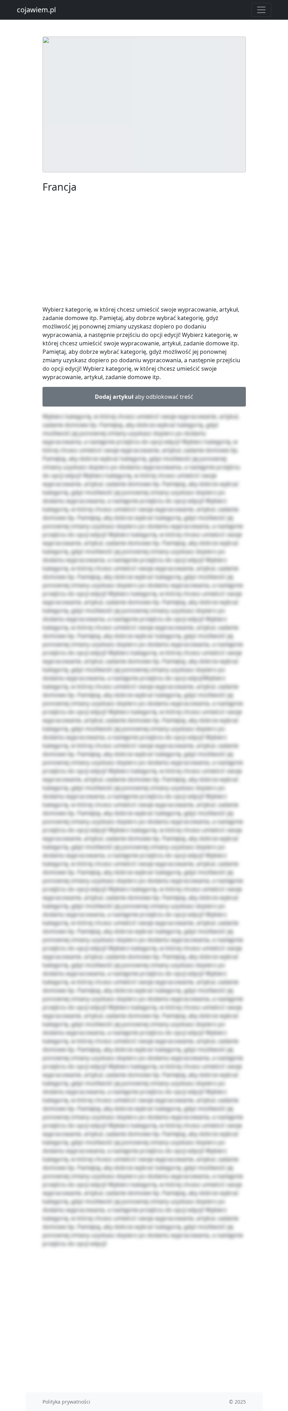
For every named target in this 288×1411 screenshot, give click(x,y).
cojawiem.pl (36, 9)
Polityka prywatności (66, 1401)
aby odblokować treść (144, 397)
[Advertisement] (144, 250)
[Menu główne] (261, 10)
